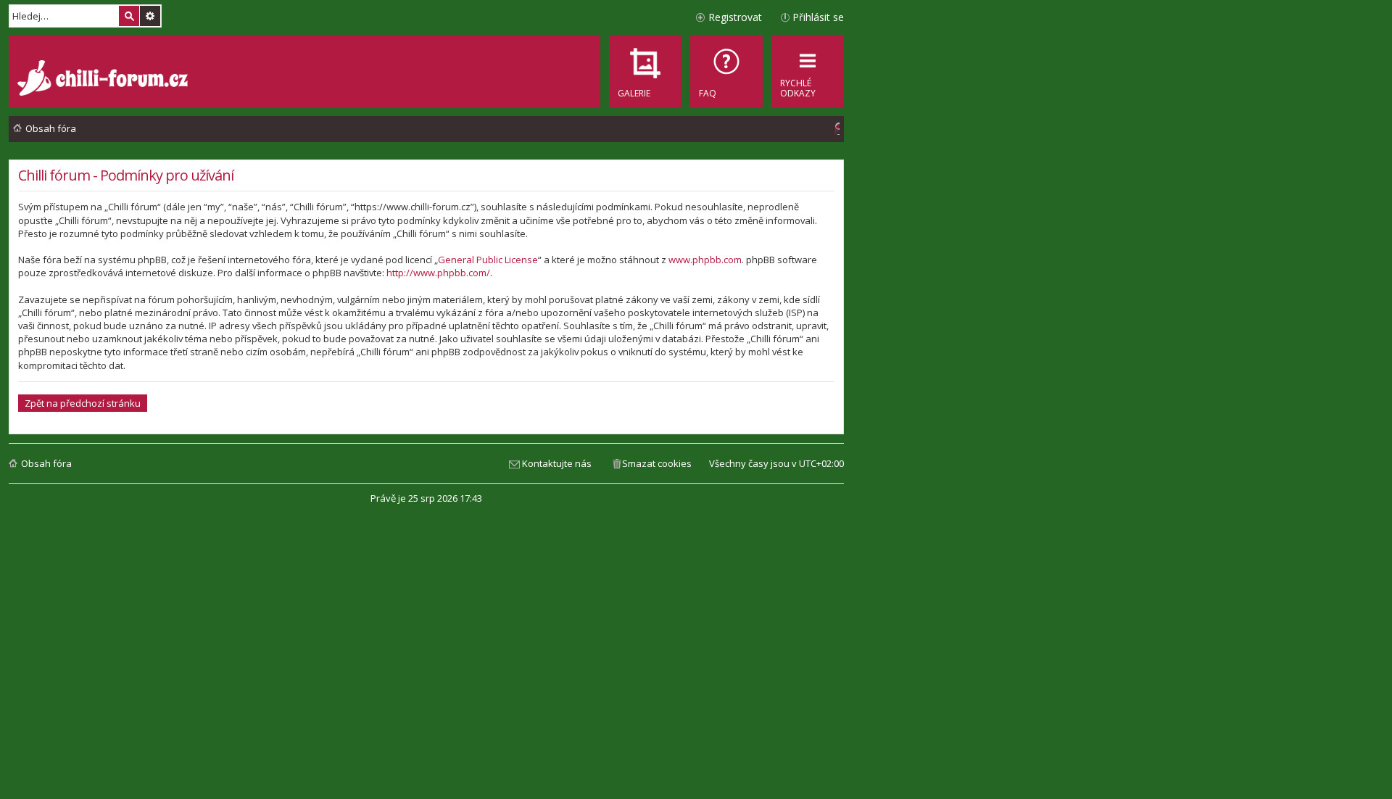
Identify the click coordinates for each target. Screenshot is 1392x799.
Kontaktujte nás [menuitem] (557, 463)
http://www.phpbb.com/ (438, 272)
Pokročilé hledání (150, 16)
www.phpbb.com (705, 259)
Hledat (129, 16)
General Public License (488, 259)
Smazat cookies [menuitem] (657, 463)
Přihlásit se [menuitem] (818, 17)
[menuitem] (726, 71)
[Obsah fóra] (104, 79)
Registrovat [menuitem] (735, 17)
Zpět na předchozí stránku (83, 403)
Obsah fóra (46, 463)
